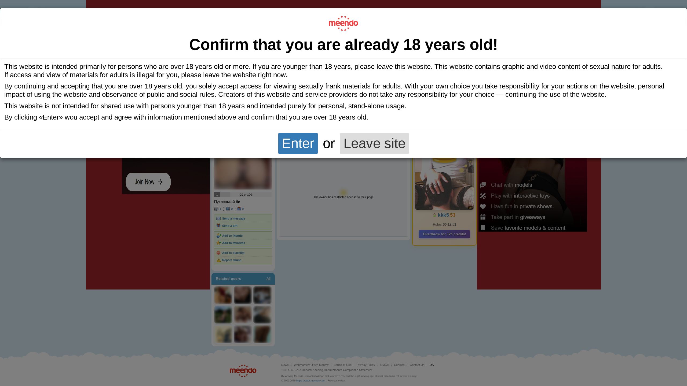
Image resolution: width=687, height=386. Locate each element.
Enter (298, 143)
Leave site (374, 143)
